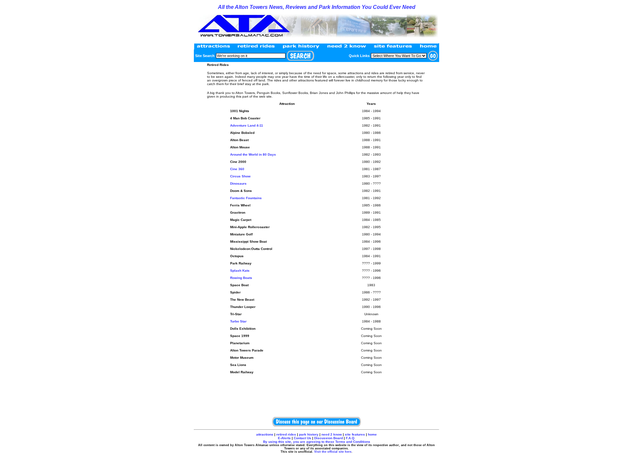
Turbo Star (238, 321)
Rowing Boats (241, 278)
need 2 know (331, 434)
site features (355, 434)
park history (308, 434)
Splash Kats (240, 270)
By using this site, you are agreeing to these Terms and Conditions (316, 441)
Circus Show (240, 176)
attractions (264, 434)
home (372, 434)
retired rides (285, 434)
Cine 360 (237, 169)
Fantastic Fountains (246, 198)
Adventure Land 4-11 (246, 125)
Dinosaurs (238, 183)
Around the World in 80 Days (253, 154)
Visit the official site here (332, 451)
